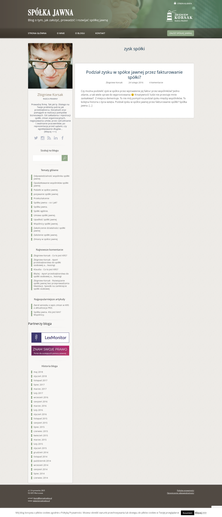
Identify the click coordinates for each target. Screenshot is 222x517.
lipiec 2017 (39, 384)
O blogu (80, 33)
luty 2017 (38, 393)
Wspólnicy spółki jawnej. (46, 223)
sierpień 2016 (40, 401)
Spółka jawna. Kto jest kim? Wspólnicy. (47, 313)
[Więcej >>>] (50, 131)
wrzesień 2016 (41, 397)
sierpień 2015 (40, 422)
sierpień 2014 (40, 469)
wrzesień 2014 (41, 465)
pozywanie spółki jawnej (46, 194)
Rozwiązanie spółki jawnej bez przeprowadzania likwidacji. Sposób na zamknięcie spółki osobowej (51, 284)
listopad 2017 (40, 380)
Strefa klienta (184, 3)
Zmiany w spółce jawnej (46, 239)
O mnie (61, 33)
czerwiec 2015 (41, 431)
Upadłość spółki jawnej (45, 219)
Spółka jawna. (41, 206)
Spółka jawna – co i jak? (45, 202)
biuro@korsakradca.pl (43, 498)
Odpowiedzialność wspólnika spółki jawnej (51, 177)
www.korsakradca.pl (41, 500)
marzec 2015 (40, 439)
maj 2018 (38, 371)
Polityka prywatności (185, 490)
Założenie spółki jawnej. (46, 234)
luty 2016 (38, 410)
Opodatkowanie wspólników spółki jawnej (51, 184)
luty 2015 (38, 443)
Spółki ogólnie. (41, 211)
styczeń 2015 (40, 448)
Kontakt (100, 33)
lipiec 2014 (39, 473)
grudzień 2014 (41, 452)
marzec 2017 (40, 388)
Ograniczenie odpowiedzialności (180, 493)
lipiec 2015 (39, 427)
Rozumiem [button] (187, 512)
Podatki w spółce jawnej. (46, 189)
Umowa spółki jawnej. (45, 215)
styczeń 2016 (40, 414)
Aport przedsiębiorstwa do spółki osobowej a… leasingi (47, 262)
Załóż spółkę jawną (180, 33)
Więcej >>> (201, 512)
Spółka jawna (50, 13)
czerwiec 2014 (41, 477)
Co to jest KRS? (59, 255)
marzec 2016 (40, 405)
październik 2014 (42, 460)
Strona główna (37, 33)
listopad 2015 (40, 418)
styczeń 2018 (40, 376)
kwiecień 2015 (41, 435)
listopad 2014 (40, 456)
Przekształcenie (41, 198)
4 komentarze (156, 82)
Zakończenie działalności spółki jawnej (49, 229)
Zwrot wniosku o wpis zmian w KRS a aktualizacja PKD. (51, 306)
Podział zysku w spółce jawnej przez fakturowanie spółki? (134, 74)
